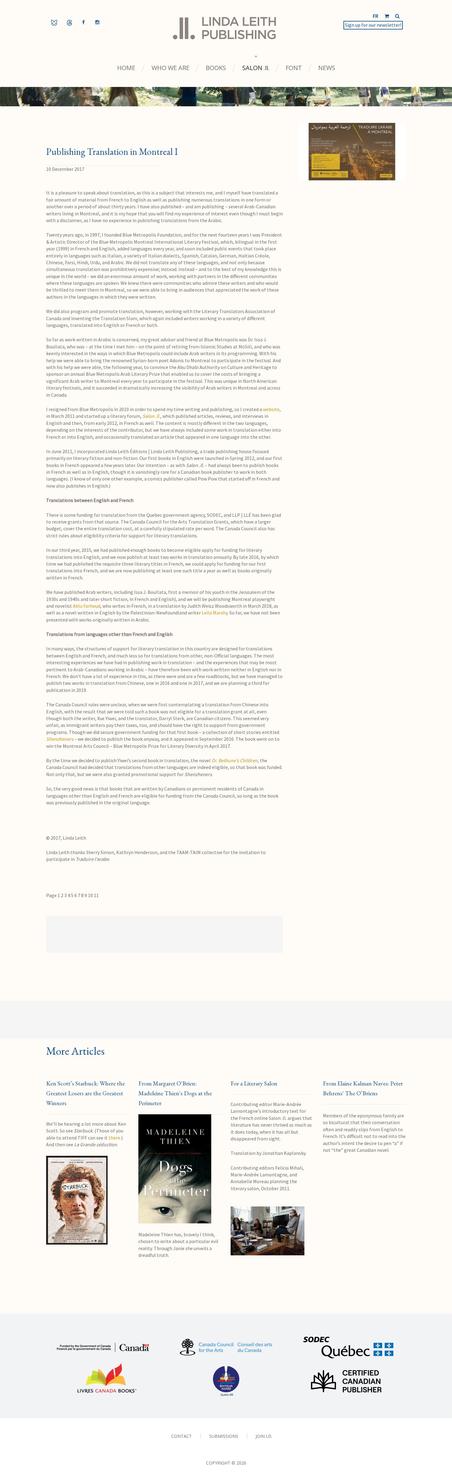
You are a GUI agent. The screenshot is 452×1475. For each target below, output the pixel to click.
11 (96, 895)
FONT (294, 68)
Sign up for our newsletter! (373, 25)
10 (90, 895)
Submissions (223, 1436)
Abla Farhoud (86, 606)
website (271, 409)
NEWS (326, 68)
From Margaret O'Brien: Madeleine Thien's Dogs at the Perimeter (175, 1093)
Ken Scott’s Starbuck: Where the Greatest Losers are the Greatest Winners (85, 1093)
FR (375, 16)
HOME (126, 68)
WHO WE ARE (170, 68)
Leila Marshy (215, 613)
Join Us (264, 1436)
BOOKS (216, 68)
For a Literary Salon (254, 1083)
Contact (181, 1436)
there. (115, 1138)
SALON (255, 68)
